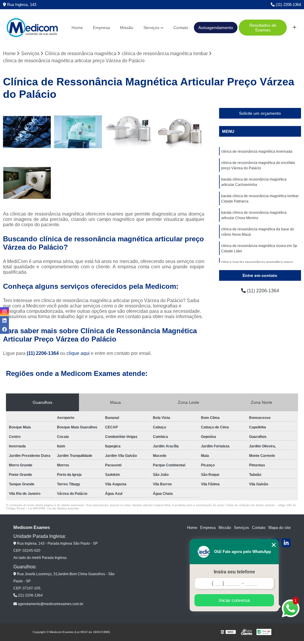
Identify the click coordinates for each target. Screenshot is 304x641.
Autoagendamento (215, 27)
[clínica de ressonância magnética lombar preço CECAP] (129, 132)
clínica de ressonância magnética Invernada (256, 151)
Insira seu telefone (234, 571)
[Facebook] (4, 329)
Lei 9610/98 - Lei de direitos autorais (53, 508)
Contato (180, 27)
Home (77, 27)
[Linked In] (286, 542)
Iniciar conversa (234, 600)
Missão (126, 27)
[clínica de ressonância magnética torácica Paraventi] (180, 132)
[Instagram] (4, 311)
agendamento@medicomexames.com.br (50, 604)
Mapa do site (279, 527)
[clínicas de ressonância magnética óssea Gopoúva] (27, 132)
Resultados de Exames (262, 27)
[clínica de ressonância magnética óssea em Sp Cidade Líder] (27, 183)
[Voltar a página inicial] (32, 27)
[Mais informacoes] (294, 27)
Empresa (101, 27)
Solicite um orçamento (260, 113)
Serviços (151, 27)
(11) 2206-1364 (288, 4)
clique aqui (78, 353)
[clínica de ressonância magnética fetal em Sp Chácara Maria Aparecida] (78, 132)
